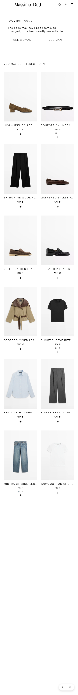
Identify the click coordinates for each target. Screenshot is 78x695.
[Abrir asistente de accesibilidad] (62, 687)
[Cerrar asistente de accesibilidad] (70, 687)
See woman (22, 40)
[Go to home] (28, 4)
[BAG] (72, 4)
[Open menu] (6, 4)
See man (55, 40)
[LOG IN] (66, 4)
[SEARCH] (60, 4)
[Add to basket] (20, 134)
